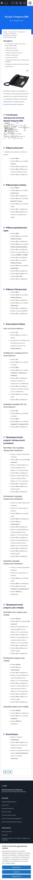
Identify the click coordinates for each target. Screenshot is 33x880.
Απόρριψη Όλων (16, 876)
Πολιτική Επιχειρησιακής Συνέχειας (12, 822)
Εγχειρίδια (12, 32)
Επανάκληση (9, 66)
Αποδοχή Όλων (16, 867)
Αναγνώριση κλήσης (12, 57)
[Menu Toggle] (2, 3)
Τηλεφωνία (21, 32)
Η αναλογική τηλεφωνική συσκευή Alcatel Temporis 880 (15, 44)
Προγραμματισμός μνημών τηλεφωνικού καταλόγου (17, 61)
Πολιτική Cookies (10, 863)
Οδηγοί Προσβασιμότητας (9, 802)
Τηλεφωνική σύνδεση (9, 33)
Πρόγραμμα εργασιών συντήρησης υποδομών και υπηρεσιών (16, 839)
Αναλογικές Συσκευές (9, 35)
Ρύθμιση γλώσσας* (11, 48)
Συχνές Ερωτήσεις (7, 831)
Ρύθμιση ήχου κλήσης (12, 50)
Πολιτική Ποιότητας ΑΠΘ (9, 815)
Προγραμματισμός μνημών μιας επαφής (17, 64)
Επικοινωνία (5, 805)
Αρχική (5, 32)
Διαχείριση (16, 872)
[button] (5, 772)
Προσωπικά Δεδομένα (8, 808)
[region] (16, 861)
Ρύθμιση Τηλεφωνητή (12, 55)
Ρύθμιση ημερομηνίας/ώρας (14, 53)
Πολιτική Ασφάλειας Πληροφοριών (11, 818)
